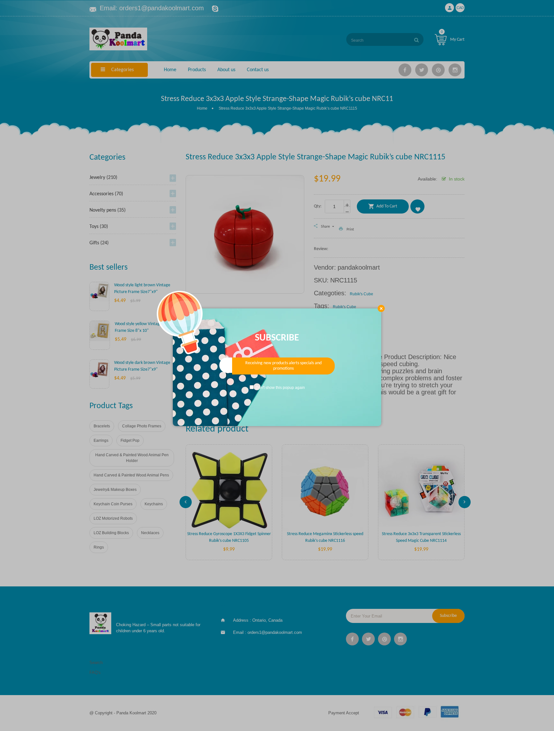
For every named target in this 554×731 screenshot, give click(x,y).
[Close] (381, 308)
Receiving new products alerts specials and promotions (283, 366)
